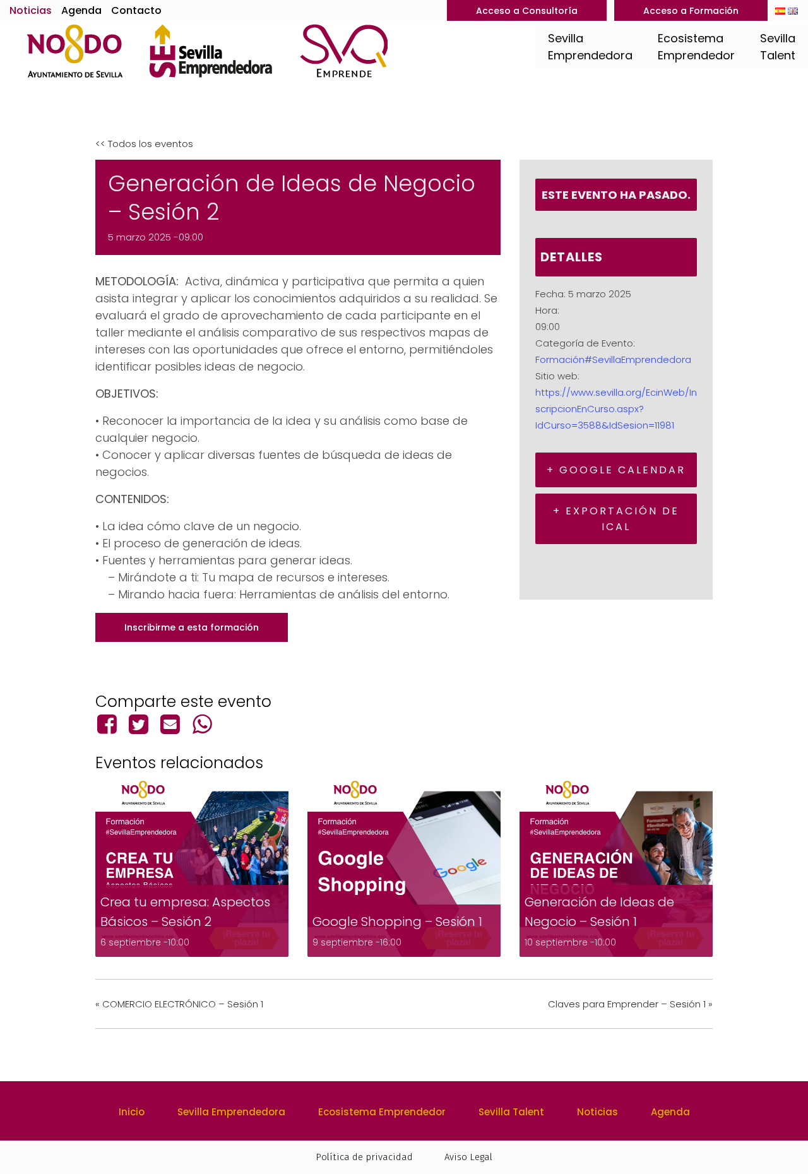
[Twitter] (138, 724)
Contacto (136, 10)
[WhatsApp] (202, 724)
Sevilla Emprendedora (231, 1111)
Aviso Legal (468, 1157)
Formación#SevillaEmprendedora (613, 359)
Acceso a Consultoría (527, 10)
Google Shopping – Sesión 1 (397, 921)
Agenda (81, 10)
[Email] (170, 724)
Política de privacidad (364, 1157)
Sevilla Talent (511, 1111)
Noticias (30, 10)
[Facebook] (108, 724)
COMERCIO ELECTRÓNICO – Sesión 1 (179, 1004)
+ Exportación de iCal (616, 519)
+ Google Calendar (616, 470)
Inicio (132, 1111)
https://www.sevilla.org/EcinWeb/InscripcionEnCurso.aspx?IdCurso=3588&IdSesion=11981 (616, 409)
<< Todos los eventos (144, 143)
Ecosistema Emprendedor (382, 1111)
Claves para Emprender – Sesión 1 (630, 1004)
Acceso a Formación (691, 10)
